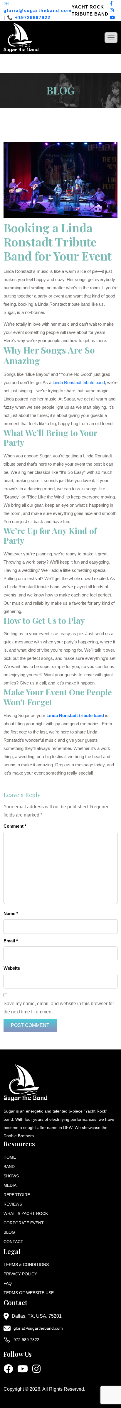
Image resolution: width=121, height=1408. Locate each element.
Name (11, 913)
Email (11, 940)
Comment (15, 826)
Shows (11, 1176)
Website (12, 968)
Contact (13, 1241)
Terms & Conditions (26, 1264)
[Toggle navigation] (111, 37)
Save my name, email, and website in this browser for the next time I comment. (59, 1007)
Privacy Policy (20, 1274)
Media (10, 1185)
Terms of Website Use (29, 1292)
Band (9, 1166)
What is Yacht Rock (26, 1213)
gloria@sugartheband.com (38, 10)
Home (10, 1157)
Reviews (13, 1204)
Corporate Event (24, 1223)
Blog (9, 1232)
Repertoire (17, 1194)
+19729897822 (33, 17)
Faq (8, 1283)
